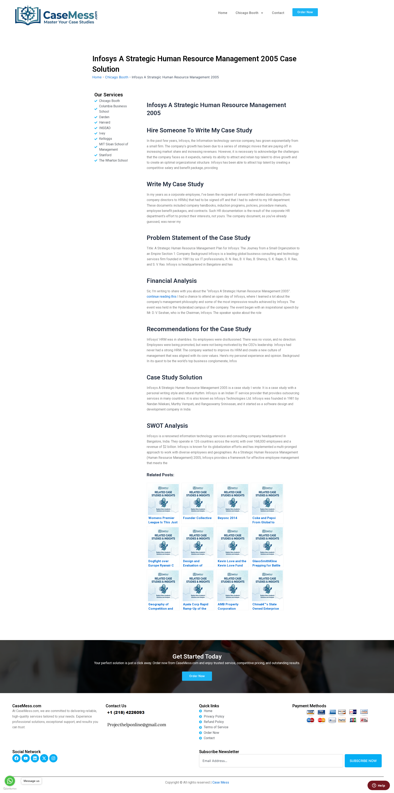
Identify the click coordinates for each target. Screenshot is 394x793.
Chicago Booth (247, 13)
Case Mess (220, 782)
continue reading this (161, 296)
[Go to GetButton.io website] (9, 788)
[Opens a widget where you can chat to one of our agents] (378, 786)
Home (222, 13)
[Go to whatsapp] (10, 781)
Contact (278, 13)
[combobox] (271, 760)
